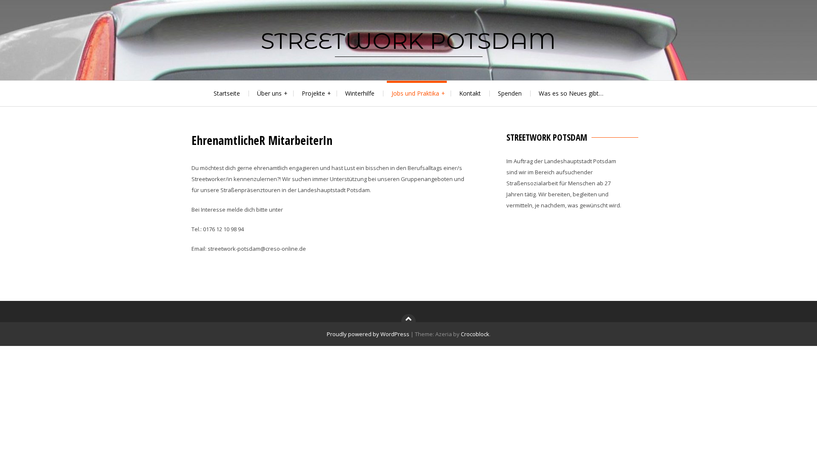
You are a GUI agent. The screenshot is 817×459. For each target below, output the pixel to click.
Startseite (227, 93)
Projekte (313, 93)
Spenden (510, 93)
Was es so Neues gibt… (571, 93)
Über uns (269, 93)
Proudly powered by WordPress (368, 334)
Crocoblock (475, 334)
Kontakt (470, 93)
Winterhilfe (359, 93)
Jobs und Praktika (415, 93)
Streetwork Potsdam (408, 40)
